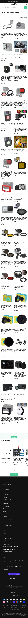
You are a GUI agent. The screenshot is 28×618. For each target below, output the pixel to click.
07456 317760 (7, 551)
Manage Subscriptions (8, 519)
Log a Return (6, 513)
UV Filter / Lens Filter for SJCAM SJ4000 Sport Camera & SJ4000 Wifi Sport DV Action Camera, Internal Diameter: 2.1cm (7, 397)
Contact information (14, 609)
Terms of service (14, 607)
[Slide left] (10, 470)
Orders (4, 511)
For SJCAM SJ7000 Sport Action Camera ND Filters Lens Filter (20, 396)
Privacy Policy (6, 489)
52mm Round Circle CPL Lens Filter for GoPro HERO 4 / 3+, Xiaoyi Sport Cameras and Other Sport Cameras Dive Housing (7, 263)
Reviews (5, 533)
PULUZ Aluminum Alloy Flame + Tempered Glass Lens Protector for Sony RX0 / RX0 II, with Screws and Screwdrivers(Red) (7, 197)
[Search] (25, 7)
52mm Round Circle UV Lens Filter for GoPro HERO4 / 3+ (19, 242)
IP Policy (24, 615)
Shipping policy (22, 607)
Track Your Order (7, 525)
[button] (2, 4)
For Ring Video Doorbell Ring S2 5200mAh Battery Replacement (18, 459)
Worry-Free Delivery (5, 458)
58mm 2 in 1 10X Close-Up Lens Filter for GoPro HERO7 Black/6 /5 (20, 150)
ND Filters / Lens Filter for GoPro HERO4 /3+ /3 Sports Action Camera (20, 77)
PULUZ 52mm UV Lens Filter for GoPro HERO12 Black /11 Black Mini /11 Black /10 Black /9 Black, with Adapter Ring (19, 197)
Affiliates (5, 516)
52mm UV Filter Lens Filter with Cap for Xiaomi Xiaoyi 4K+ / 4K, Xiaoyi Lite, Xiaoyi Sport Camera (20, 328)
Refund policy (23, 605)
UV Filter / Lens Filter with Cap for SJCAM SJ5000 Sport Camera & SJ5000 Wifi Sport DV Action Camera (20, 352)
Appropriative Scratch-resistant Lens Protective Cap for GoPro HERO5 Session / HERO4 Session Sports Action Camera (20, 374)
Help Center (6, 508)
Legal (4, 540)
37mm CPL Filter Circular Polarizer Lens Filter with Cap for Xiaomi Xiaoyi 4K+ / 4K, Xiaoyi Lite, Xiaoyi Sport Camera (7, 329)
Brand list (5, 494)
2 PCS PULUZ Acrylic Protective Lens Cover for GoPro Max (7, 34)
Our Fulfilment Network (9, 499)
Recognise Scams (7, 538)
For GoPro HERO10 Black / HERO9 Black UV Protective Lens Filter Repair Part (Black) (20, 35)
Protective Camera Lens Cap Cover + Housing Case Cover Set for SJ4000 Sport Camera (20, 263)
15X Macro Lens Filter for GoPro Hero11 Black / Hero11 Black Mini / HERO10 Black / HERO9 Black (7, 56)
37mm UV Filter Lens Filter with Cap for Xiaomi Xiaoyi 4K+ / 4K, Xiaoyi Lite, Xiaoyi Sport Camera (20, 307)
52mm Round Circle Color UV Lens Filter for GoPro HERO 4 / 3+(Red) (7, 285)
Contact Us (6, 528)
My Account (6, 506)
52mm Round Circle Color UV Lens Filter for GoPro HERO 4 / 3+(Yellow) (7, 242)
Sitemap (5, 497)
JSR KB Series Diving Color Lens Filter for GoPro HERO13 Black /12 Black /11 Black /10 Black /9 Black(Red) (7, 126)
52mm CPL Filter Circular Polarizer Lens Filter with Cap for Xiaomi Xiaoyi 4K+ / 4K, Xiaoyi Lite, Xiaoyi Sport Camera (7, 352)
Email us (17, 546)
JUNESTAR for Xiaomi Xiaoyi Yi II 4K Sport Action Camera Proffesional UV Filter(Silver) (20, 419)
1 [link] (6, 430)
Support (5, 535)
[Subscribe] (23, 569)
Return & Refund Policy (9, 481)
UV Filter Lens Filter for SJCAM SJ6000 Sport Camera (6, 373)
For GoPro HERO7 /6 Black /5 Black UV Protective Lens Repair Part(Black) (20, 56)
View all (14, 474)
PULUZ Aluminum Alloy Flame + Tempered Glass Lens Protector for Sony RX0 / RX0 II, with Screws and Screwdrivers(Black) (7, 419)
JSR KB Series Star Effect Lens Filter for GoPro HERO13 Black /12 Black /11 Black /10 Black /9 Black (7, 151)
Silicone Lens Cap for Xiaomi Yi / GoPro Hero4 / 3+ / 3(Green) (7, 306)
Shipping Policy (7, 484)
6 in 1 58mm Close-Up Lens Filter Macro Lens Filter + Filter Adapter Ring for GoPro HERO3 (20, 286)
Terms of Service (7, 487)
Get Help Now (14, 437)
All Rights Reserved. (14, 605)
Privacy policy (6, 607)
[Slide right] (17, 470)
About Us (5, 492)
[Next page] (21, 429)
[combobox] (12, 7)
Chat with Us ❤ (7, 546)
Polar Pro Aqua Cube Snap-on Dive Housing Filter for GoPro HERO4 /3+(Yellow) (20, 172)
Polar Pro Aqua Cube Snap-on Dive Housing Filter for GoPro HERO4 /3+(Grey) (20, 218)
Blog (4, 530)
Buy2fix (7, 605)
